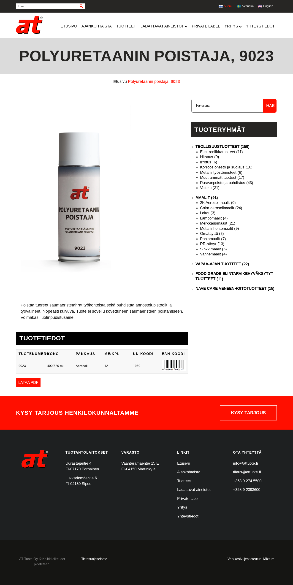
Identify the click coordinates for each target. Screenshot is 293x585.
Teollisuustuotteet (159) (222, 146)
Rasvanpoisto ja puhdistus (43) (226, 183)
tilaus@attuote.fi (247, 472)
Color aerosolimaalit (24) (221, 208)
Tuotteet (184, 481)
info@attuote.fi (245, 463)
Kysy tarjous (248, 412)
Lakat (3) (207, 213)
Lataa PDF (28, 382)
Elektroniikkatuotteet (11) (221, 152)
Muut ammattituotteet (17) (222, 177)
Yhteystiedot (187, 516)
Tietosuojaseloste (94, 559)
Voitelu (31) (210, 188)
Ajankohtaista (188, 472)
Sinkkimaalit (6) (213, 249)
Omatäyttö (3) (212, 233)
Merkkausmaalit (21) (217, 223)
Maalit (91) (206, 197)
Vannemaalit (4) (213, 254)
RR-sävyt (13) (212, 244)
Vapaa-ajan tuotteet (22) (222, 264)
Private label (187, 498)
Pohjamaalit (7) (213, 239)
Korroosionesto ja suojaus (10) (226, 167)
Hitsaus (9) (209, 157)
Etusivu (183, 463)
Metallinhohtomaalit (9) (219, 228)
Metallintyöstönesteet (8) (221, 172)
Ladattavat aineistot (194, 490)
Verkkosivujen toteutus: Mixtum (251, 559)
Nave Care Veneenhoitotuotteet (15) (234, 288)
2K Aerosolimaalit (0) (218, 202)
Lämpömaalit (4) (214, 218)
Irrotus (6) (208, 162)
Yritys (182, 507)
